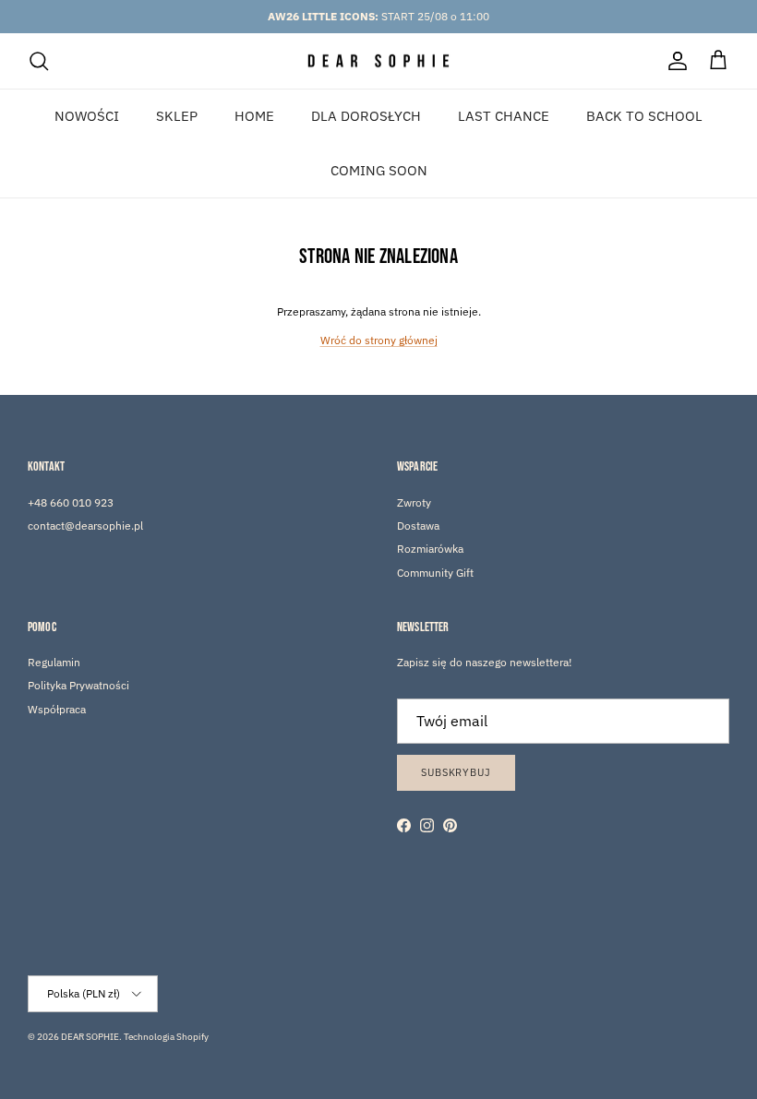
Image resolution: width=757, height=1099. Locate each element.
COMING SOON (378, 170)
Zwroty (414, 502)
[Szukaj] (39, 61)
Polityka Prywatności (78, 685)
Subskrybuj (456, 772)
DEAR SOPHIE (90, 1037)
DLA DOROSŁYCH (366, 116)
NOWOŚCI (86, 116)
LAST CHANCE (503, 116)
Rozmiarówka (430, 548)
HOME (254, 116)
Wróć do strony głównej (379, 340)
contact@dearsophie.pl (85, 525)
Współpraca (57, 709)
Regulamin (54, 662)
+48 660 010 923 (71, 502)
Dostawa (418, 525)
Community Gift (435, 572)
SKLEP (177, 116)
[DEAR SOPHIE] (379, 61)
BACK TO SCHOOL (644, 116)
